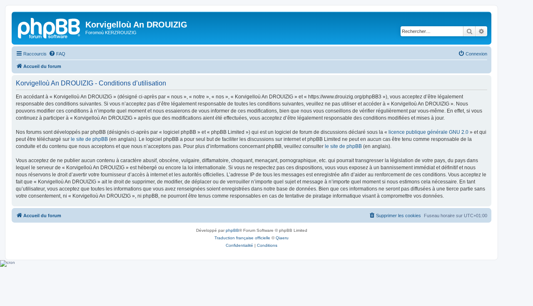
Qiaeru (282, 238)
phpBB (232, 230)
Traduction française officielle (242, 238)
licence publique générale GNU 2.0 (428, 132)
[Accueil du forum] (49, 27)
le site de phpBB (89, 139)
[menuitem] (57, 54)
